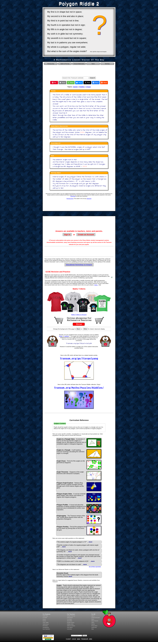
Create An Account (95, 617)
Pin (55, 82)
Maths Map (45, 616)
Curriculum (69, 629)
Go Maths (45, 617)
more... (96, 285)
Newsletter (69, 620)
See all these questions (95, 566)
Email (63, 82)
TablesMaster (46, 624)
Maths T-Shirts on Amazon (79, 314)
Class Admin (70, 627)
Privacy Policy (94, 625)
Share (72, 82)
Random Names (70, 622)
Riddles (82, 87)
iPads (60, 336)
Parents (93, 624)
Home (92, 619)
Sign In (67, 235)
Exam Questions (46, 629)
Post (88, 82)
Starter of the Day (71, 616)
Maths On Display (71, 625)
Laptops (66, 336)
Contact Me (94, 627)
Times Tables (46, 622)
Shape (88, 87)
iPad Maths (45, 625)
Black (78, 329)
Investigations (46, 627)
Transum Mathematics (79, 63)
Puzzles (44, 620)
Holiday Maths (70, 624)
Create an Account (86, 235)
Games (44, 619)
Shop (92, 629)
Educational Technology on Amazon (79, 265)
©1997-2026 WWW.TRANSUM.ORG (79, 639)
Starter (75, 87)
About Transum (94, 620)
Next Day (89, 198)
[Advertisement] (79, 70)
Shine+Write (70, 617)
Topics (93, 63)
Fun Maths (69, 619)
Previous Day (70, 198)
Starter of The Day (64, 63)
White (85, 329)
